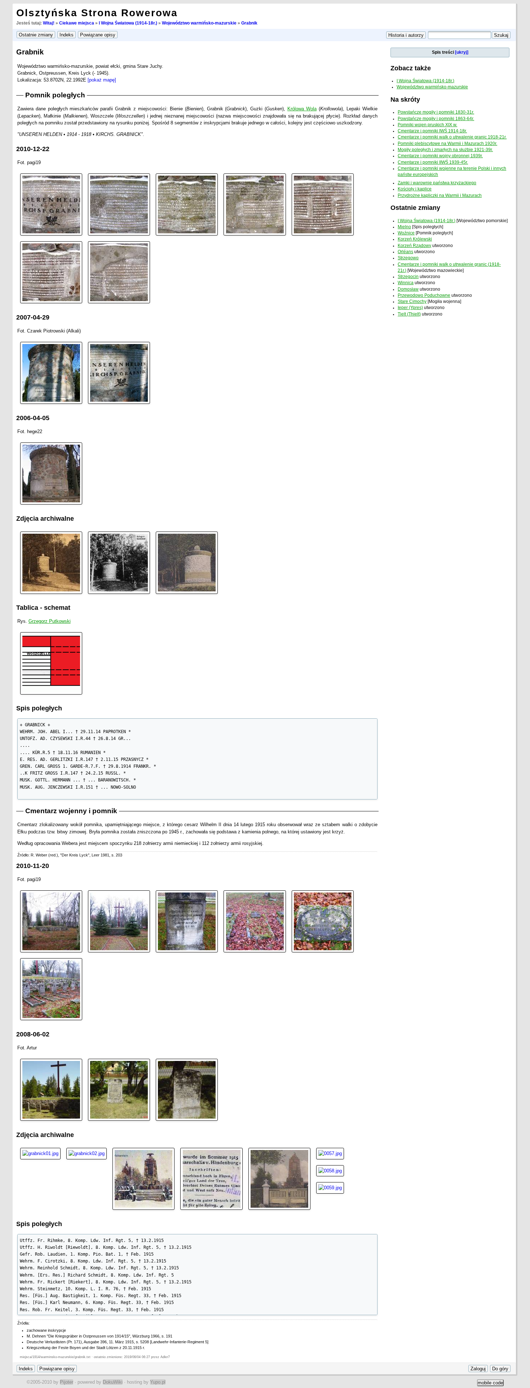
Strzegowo (408, 258)
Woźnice (406, 233)
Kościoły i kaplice (415, 189)
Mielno (404, 227)
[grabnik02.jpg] (119, 204)
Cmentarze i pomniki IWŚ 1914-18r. (432, 131)
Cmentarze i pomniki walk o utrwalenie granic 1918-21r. (452, 137)
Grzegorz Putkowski (49, 621)
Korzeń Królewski (415, 239)
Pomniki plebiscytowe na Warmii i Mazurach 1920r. (447, 143)
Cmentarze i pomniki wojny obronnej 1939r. (440, 156)
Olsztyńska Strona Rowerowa (97, 12)
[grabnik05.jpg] (323, 204)
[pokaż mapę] (102, 80)
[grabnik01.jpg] (51, 204)
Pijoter (66, 1382)
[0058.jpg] (330, 1170)
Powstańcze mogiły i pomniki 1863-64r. (436, 118)
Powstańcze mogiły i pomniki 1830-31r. (436, 112)
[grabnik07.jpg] (119, 272)
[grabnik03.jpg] (187, 204)
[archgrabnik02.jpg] (119, 562)
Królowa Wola (302, 108)
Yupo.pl (157, 1382)
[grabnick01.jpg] (40, 1153)
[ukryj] (461, 52)
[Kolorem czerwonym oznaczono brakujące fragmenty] (51, 663)
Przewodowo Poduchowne (424, 295)
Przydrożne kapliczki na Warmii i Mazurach (440, 195)
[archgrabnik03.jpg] (187, 562)
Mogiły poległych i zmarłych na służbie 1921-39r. (445, 149)
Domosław (408, 289)
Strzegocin (408, 276)
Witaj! (48, 23)
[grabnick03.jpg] (143, 1178)
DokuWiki (113, 1382)
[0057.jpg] (330, 1153)
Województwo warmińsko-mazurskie (199, 23)
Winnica (406, 283)
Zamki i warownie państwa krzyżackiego (437, 183)
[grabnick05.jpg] (279, 1178)
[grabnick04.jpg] (211, 1178)
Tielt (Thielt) (409, 314)
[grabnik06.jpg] (51, 272)
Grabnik (249, 23)
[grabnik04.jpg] (254, 204)
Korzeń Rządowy (414, 245)
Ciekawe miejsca (76, 23)
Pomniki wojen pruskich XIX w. (427, 125)
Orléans (405, 252)
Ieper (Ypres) (410, 307)
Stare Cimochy (412, 301)
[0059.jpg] (330, 1187)
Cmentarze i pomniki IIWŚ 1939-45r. (433, 162)
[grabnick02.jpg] (86, 1153)
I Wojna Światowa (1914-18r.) (128, 23)
